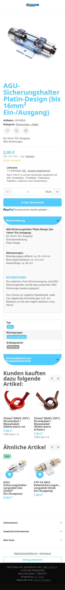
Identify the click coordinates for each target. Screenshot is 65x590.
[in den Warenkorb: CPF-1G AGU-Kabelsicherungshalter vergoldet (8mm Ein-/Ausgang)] (40, 474)
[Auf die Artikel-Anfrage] (7, 131)
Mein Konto (8, 540)
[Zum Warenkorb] (59, 5)
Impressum (45, 553)
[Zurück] (51, 378)
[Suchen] (13, 5)
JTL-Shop (39, 576)
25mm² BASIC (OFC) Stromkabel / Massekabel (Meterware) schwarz (47, 424)
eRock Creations (42, 579)
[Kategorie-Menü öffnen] (5, 4)
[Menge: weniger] (7, 192)
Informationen (10, 523)
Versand (30, 156)
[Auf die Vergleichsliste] (17, 131)
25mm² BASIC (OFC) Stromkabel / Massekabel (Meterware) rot (16, 422)
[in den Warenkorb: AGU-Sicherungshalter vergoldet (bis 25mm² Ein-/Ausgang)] (9, 474)
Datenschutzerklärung (26, 553)
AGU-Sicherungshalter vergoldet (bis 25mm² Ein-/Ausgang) (15, 488)
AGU (10, 326)
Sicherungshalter (17, 336)
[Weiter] (58, 378)
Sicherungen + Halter (27, 124)
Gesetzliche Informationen (16, 532)
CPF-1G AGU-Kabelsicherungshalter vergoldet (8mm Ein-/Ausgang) (48, 486)
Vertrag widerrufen (32, 559)
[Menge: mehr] (57, 192)
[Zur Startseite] (32, 5)
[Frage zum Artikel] (26, 131)
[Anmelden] (53, 5)
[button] (32, 220)
